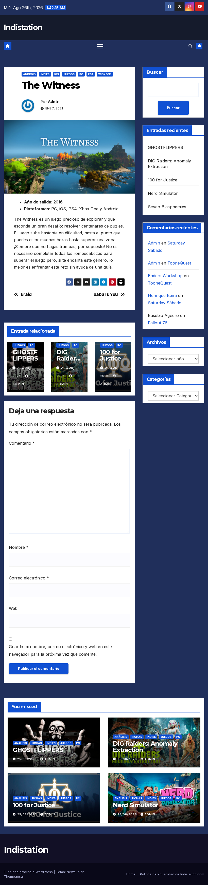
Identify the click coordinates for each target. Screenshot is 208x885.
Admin (54, 101)
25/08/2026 (27, 759)
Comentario (22, 443)
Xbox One (104, 74)
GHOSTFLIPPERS (25, 355)
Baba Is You (106, 294)
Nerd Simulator (163, 193)
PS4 (90, 74)
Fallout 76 (157, 322)
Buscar (155, 72)
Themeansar (14, 876)
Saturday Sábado (164, 302)
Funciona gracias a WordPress (29, 872)
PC (81, 74)
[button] (190, 46)
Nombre (18, 547)
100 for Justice (110, 355)
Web (13, 608)
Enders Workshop (165, 275)
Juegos (69, 74)
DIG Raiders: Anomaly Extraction (145, 747)
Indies (45, 74)
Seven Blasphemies (167, 206)
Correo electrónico (29, 577)
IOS (56, 74)
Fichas (37, 743)
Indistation (23, 27)
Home (130, 874)
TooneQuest (179, 263)
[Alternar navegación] (100, 46)
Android (29, 74)
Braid (26, 294)
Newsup (73, 872)
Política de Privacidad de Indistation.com (172, 874)
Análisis (20, 743)
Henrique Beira (162, 295)
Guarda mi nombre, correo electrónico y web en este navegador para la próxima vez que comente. (60, 650)
